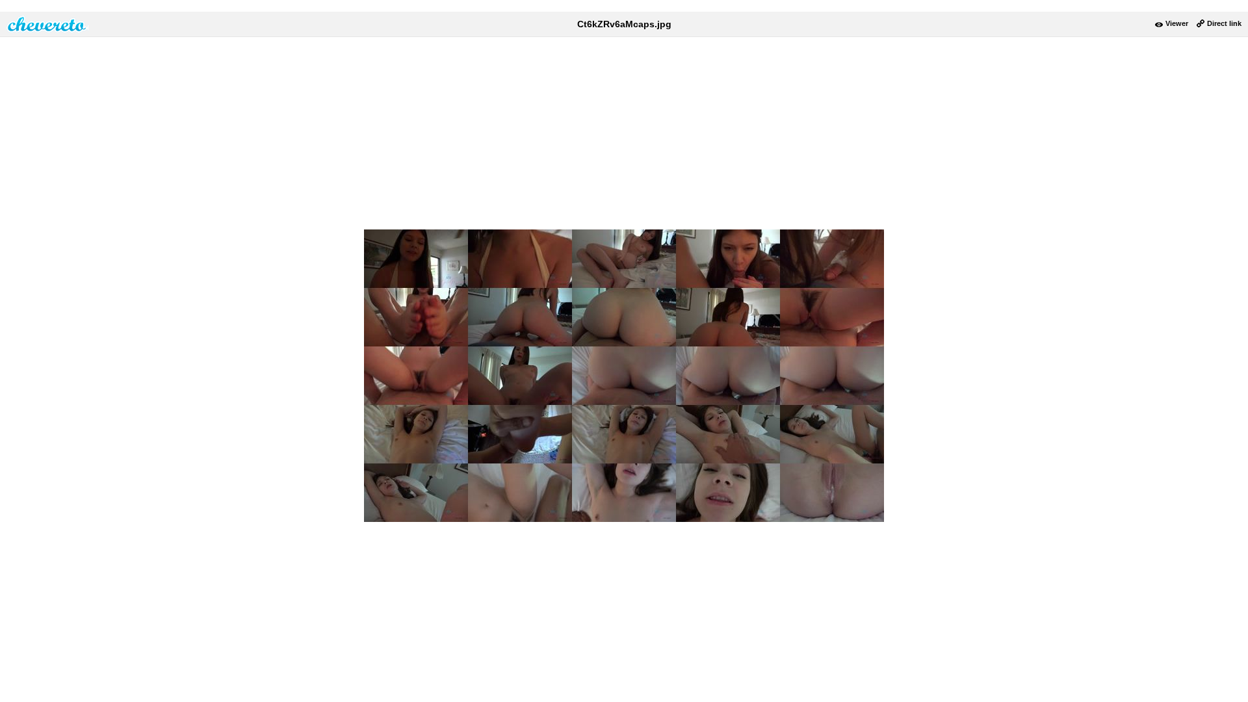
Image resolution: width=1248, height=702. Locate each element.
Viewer (1176, 23)
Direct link (1224, 23)
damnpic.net (47, 24)
